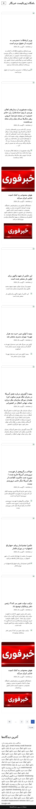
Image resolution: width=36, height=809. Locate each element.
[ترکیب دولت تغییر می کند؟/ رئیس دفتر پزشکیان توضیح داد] (18, 587)
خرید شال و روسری (13, 768)
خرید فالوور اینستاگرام (16, 770)
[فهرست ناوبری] (3, 3)
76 (9, 722)
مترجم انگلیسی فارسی (9, 757)
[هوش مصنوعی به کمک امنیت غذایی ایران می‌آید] (18, 179)
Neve (24, 807)
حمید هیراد (15, 762)
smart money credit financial (20, 746)
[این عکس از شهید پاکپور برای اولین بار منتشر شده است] (18, 260)
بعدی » (31, 727)
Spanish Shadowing (25, 776)
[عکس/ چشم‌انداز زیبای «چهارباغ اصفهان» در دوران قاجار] (18, 529)
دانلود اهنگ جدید (21, 748)
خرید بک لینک (10, 748)
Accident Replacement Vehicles (13, 801)
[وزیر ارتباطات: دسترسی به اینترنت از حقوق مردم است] (18, 24)
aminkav (28, 46)
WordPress (13, 807)
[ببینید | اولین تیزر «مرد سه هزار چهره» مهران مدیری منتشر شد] (18, 317)
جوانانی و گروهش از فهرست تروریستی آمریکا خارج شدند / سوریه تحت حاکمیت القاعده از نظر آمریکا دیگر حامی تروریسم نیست (19, 477)
